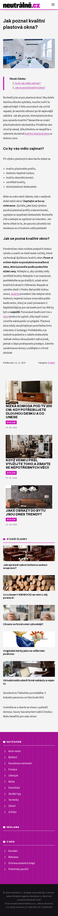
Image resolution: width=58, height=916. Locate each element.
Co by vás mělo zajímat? (28, 83)
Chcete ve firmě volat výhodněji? (23, 624)
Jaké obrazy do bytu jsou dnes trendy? (26, 512)
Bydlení (51, 362)
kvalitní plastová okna (37, 134)
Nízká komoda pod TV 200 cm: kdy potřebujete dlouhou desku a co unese (29, 411)
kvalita (15, 294)
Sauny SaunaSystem (24, 712)
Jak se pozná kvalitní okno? (30, 88)
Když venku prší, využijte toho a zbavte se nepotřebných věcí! (28, 463)
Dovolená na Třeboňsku (16, 693)
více (5, 316)
